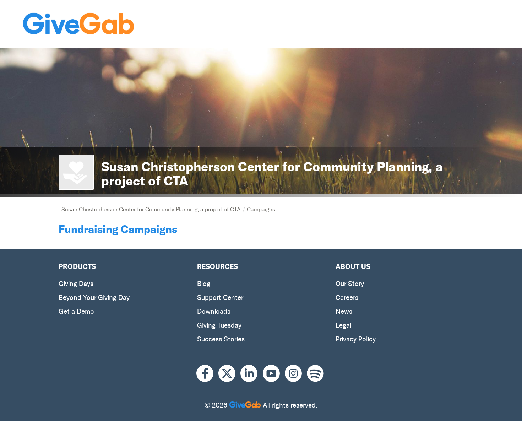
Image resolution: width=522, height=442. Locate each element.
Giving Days (76, 284)
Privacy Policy (356, 339)
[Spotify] (315, 373)
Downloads (213, 311)
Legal (343, 325)
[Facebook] (207, 373)
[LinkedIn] (251, 373)
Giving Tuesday (219, 325)
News (344, 311)
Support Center (220, 297)
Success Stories (221, 339)
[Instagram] (296, 373)
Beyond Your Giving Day (94, 297)
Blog (203, 284)
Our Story (350, 284)
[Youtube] (274, 373)
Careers (347, 297)
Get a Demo (76, 311)
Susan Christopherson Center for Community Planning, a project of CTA (151, 209)
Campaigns (261, 209)
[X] (229, 373)
